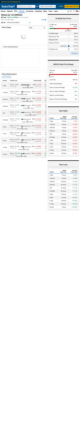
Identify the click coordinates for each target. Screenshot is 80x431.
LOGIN (61, 6)
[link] (43, 20)
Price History (7, 77)
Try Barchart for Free (72, 6)
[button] (78, 11)
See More (75, 53)
